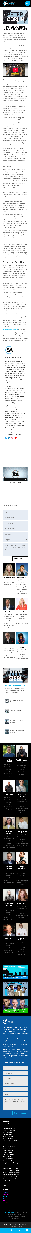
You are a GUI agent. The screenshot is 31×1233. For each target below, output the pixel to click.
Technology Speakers (9, 1146)
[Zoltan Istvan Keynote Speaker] (7, 701)
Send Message (20, 558)
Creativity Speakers (8, 1161)
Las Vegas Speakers (8, 1181)
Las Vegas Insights (8, 1183)
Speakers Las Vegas (16, 1226)
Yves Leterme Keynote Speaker (16, 711)
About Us (19, 1232)
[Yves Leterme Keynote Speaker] (7, 711)
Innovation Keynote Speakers (11, 1174)
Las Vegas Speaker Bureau (10, 1140)
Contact (27, 1232)
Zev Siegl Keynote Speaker (15, 686)
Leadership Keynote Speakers (11, 1170)
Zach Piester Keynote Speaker (16, 721)
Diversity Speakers (8, 1134)
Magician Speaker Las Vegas (11, 1163)
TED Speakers (7, 1156)
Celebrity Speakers (8, 1132)
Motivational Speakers (9, 1128)
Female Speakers (8, 1152)
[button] (27, 3)
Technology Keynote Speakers (11, 1172)
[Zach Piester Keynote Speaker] (7, 721)
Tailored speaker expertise (10, 329)
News (4, 1232)
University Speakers (8, 1154)
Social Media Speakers (9, 1148)
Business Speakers (8, 1126)
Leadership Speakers (9, 1130)
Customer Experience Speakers (11, 1179)
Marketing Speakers (8, 1150)
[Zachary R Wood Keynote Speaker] (7, 731)
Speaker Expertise (8, 1138)
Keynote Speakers (8, 1124)
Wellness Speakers (8, 1136)
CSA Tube (11, 1232)
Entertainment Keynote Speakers (12, 1177)
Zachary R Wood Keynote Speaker (17, 731)
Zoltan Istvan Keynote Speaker (16, 701)
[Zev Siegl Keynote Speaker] (15, 675)
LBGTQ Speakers (8, 1158)
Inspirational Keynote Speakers (11, 1168)
